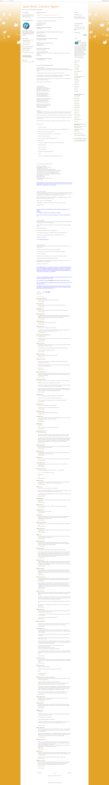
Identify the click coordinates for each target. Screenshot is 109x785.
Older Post (70, 772)
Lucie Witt (40, 303)
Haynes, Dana (76, 105)
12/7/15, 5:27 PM (41, 674)
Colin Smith (40, 548)
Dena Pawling (40, 621)
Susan (39, 486)
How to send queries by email (27, 46)
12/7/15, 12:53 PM (41, 546)
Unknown (39, 403)
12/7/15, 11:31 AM (41, 507)
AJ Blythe (39, 308)
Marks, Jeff (76, 112)
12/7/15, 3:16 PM (41, 607)
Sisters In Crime (77, 131)
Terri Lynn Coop (41, 468)
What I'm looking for (26, 50)
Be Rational (76, 79)
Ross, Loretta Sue (77, 115)
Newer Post (39, 772)
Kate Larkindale (41, 522)
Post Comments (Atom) (57, 775)
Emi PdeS (39, 498)
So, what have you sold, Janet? (28, 52)
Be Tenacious (76, 86)
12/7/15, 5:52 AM (41, 306)
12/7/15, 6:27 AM (41, 319)
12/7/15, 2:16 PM (41, 588)
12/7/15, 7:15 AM (41, 351)
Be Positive (76, 74)
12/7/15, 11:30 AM (41, 502)
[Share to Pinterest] (49, 292)
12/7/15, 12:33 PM (41, 532)
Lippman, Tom (76, 110)
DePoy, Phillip (76, 103)
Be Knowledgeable (77, 71)
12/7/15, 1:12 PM (41, 557)
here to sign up (27, 14)
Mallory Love (40, 760)
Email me (84, 18)
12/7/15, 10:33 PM (41, 737)
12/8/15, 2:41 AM (41, 748)
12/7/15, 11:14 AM (41, 496)
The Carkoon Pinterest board (79, 27)
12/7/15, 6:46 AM (41, 324)
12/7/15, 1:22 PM (41, 574)
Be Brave (76, 64)
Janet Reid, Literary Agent (40, 6)
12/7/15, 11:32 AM (41, 512)
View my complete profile (78, 57)
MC (38, 534)
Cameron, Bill (76, 98)
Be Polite (76, 73)
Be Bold (75, 62)
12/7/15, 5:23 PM (41, 663)
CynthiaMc (40, 321)
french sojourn (40, 359)
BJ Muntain (40, 411)
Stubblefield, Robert (77, 119)
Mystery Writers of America (79, 133)
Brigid (39, 423)
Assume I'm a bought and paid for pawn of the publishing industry (80, 140)
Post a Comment (41, 768)
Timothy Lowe (40, 379)
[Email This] (45, 292)
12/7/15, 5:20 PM (41, 655)
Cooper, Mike (76, 100)
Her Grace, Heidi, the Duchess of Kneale (45, 677)
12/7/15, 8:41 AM (41, 414)
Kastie (39, 751)
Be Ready (76, 82)
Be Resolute (76, 84)
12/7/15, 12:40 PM (41, 538)
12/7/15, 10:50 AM (41, 478)
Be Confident (76, 67)
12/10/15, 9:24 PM (41, 758)
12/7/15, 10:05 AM (41, 460)
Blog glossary (76, 25)
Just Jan (39, 480)
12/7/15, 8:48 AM (41, 421)
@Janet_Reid (79, 14)
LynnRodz (40, 702)
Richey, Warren (77, 114)
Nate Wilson (40, 609)
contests (40, 293)
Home (55, 772)
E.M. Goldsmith (41, 371)
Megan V (39, 710)
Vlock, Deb (76, 121)
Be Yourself (76, 91)
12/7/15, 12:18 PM (41, 526)
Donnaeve (40, 326)
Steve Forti (40, 343)
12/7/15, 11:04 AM (41, 484)
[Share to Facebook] (48, 292)
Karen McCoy (40, 696)
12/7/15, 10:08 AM (41, 466)
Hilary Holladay (77, 107)
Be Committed (76, 66)
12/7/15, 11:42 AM (41, 520)
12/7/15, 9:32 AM (41, 428)
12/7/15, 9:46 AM (41, 455)
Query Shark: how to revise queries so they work (27, 48)
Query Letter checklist (26, 42)
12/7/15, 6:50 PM (41, 694)
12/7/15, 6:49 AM (41, 332)
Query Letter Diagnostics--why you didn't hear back (27, 40)
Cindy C (39, 394)
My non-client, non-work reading (28, 61)
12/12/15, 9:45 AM (41, 765)
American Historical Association (80, 135)
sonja (39, 457)
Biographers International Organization (78, 130)
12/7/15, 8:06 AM (41, 401)
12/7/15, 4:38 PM (41, 626)
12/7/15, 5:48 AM (41, 301)
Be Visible (76, 87)
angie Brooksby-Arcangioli (43, 334)
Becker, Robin (76, 96)
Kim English (40, 528)
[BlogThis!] (46, 292)
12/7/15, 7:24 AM (41, 369)
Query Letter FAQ (25, 44)
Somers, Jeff (76, 117)
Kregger (39, 416)
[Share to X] (47, 292)
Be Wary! (76, 89)
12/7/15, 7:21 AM (41, 356)
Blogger (59, 782)
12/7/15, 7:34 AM (41, 392)
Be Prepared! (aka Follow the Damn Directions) (79, 77)
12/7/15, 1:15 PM (41, 566)
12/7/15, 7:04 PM (41, 700)
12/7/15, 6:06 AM (41, 311)
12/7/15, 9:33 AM (41, 442)
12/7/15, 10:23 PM (41, 725)
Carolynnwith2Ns (41, 298)
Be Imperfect (76, 69)
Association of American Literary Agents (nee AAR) (80, 127)
